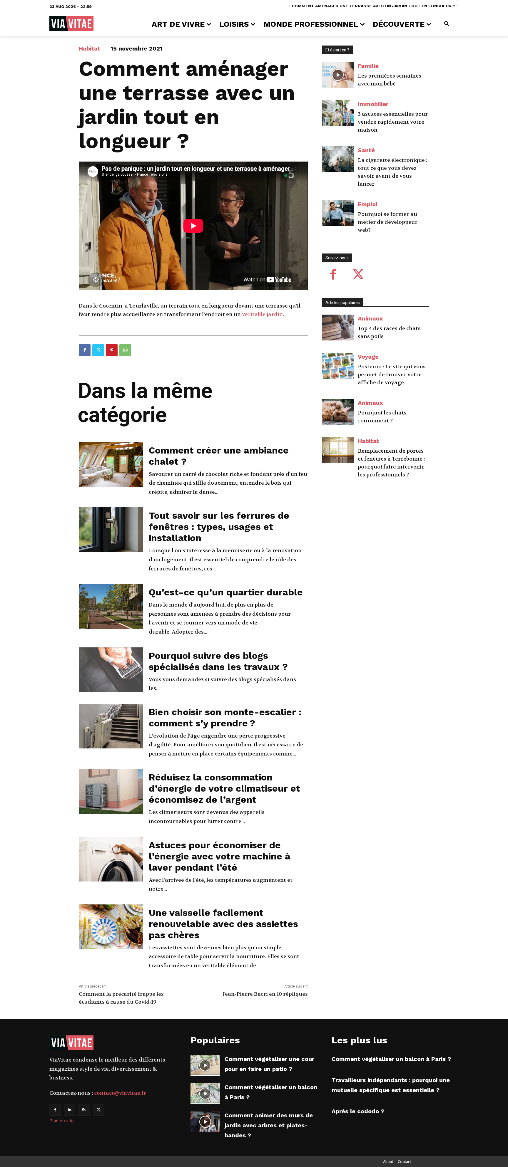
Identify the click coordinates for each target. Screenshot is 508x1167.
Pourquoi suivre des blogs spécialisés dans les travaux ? (218, 661)
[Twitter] (98, 350)
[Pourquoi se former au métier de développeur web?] (338, 213)
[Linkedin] (69, 1110)
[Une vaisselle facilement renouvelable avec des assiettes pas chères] (111, 926)
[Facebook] (85, 350)
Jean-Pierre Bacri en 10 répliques (265, 994)
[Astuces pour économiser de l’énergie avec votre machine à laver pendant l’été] (111, 859)
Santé (366, 150)
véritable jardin (262, 314)
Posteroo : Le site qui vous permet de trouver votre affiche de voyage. (392, 374)
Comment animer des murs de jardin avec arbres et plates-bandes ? (269, 1125)
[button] (447, 24)
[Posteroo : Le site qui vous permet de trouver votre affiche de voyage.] (338, 366)
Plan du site (61, 1121)
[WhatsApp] (125, 350)
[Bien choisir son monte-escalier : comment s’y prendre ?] (111, 726)
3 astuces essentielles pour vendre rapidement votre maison (393, 122)
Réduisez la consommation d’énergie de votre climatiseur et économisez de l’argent (224, 788)
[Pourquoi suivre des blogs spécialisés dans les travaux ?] (111, 669)
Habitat (89, 48)
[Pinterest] (112, 350)
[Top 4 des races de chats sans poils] (338, 327)
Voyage (368, 356)
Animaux (370, 318)
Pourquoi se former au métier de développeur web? (387, 222)
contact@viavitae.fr (120, 1093)
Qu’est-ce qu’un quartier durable (226, 592)
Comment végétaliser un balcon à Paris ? (391, 1058)
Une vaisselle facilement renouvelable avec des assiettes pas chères (223, 924)
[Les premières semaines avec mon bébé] (338, 75)
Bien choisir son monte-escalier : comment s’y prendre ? (225, 717)
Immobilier (373, 104)
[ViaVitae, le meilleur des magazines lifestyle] (71, 23)
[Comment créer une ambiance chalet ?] (111, 464)
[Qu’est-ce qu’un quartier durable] (111, 606)
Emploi (367, 204)
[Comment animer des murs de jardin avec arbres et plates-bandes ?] (205, 1121)
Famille (368, 65)
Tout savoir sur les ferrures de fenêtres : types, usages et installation (219, 526)
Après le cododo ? (358, 1111)
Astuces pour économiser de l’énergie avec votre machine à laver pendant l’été (219, 856)
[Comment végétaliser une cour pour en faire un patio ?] (205, 1065)
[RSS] (84, 1110)
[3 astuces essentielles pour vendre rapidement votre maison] (338, 113)
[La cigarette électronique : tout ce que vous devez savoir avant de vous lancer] (338, 159)
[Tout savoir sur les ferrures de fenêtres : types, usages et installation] (111, 529)
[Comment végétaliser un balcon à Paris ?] (205, 1093)
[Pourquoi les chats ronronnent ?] (338, 412)
